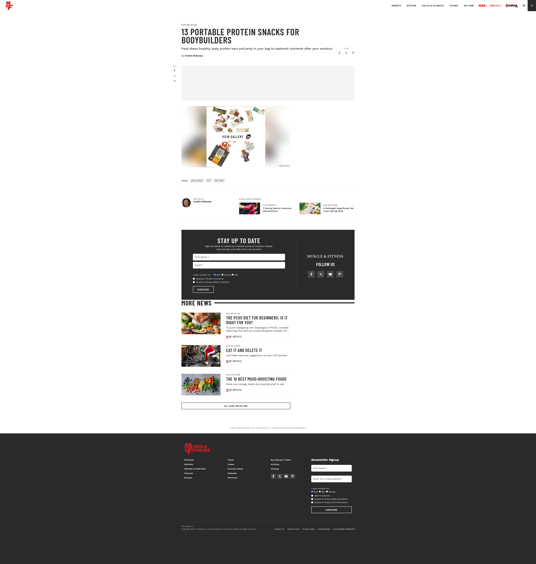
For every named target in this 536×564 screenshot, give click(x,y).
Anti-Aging (469, 5)
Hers (495, 6)
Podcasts (232, 473)
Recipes (188, 478)
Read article (234, 336)
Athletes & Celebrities (433, 5)
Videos (231, 464)
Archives (275, 464)
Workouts (396, 5)
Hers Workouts (270, 205)
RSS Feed (232, 478)
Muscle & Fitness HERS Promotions (212, 282)
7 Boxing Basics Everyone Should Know (277, 209)
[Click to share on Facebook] (339, 53)
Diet (209, 180)
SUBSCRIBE (203, 289)
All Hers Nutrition (235, 405)
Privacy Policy (308, 529)
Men (236, 275)
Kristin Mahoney (194, 55)
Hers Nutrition (189, 25)
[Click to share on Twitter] (346, 53)
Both (218, 275)
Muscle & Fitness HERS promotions (331, 499)
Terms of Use (293, 529)
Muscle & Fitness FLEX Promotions (330, 502)
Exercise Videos (235, 469)
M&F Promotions (322, 496)
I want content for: (202, 275)
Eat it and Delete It (244, 350)
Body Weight (197, 180)
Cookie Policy (324, 529)
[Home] (9, 9)
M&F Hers (219, 180)
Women (227, 275)
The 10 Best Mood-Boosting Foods (256, 378)
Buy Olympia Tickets (281, 460)
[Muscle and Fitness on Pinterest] (339, 274)
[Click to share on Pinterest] (353, 53)
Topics (231, 460)
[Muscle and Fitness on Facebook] (311, 274)
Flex (482, 6)
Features (454, 5)
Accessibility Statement (344, 529)
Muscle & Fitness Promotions (210, 279)
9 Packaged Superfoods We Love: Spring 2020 (338, 209)
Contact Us (279, 529)
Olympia (511, 6)
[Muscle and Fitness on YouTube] (330, 274)
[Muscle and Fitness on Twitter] (320, 274)
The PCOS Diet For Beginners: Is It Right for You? (257, 320)
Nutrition (411, 5)
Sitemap (275, 469)
